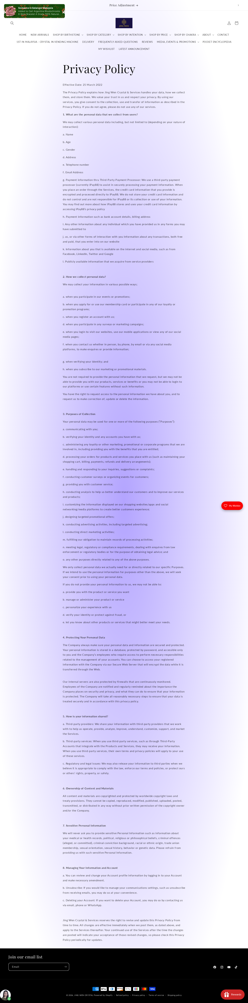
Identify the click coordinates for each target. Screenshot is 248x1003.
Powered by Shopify (103, 995)
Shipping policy (175, 995)
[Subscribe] (65, 967)
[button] (12, 23)
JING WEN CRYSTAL (83, 995)
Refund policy (122, 995)
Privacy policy (138, 995)
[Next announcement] (238, 5)
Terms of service (156, 995)
